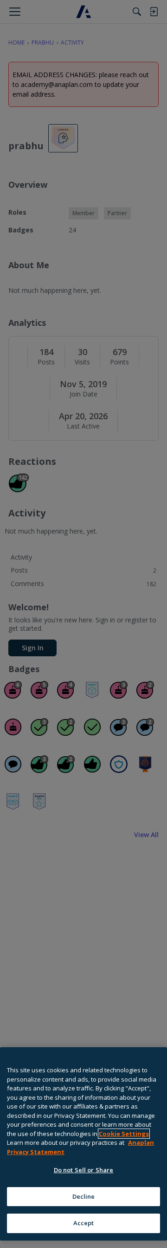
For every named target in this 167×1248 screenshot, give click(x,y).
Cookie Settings (124, 1133)
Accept (83, 1223)
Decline (83, 1196)
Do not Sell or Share (84, 1170)
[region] (83, 1144)
